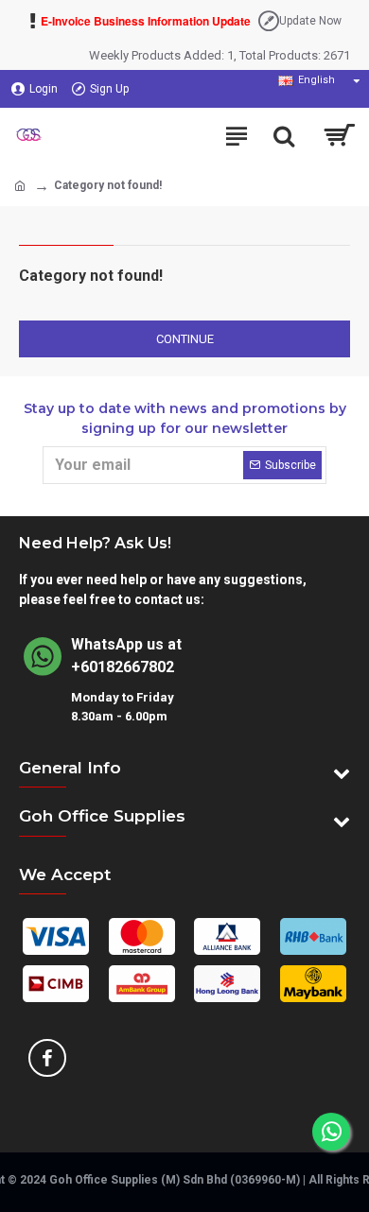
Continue (185, 339)
